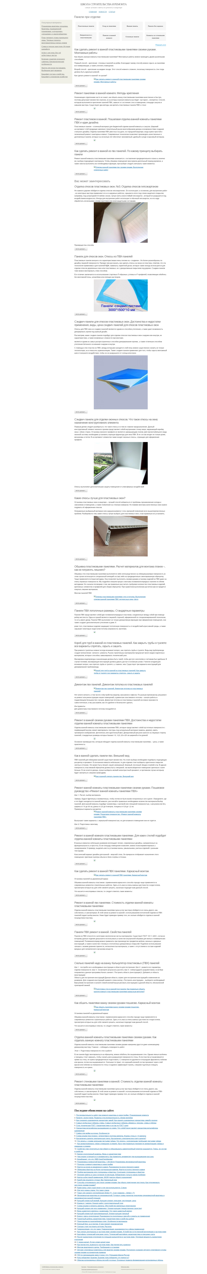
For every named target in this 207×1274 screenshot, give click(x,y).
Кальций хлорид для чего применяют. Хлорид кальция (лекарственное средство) (109, 1208)
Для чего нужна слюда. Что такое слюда (93, 1190)
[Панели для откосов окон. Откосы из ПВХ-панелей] (120, 295)
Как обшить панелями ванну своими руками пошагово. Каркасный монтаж (117, 1003)
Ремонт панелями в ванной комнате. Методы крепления (106, 93)
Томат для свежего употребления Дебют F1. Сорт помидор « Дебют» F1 (106, 1193)
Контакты (84, 1267)
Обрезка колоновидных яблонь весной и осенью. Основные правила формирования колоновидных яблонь (120, 1260)
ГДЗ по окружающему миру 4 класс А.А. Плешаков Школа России (103, 1255)
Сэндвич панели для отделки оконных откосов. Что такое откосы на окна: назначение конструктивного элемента (116, 421)
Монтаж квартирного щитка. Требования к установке (98, 1247)
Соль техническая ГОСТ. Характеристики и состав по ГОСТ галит (102, 1125)
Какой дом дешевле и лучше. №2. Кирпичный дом (97, 1180)
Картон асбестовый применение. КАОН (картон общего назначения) (104, 1177)
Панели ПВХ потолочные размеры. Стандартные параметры (109, 610)
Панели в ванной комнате (109, 36)
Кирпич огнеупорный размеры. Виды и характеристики (99, 1154)
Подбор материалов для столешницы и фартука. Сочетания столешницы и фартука (110, 1172)
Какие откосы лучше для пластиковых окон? (99, 498)
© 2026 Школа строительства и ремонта (52, 1267)
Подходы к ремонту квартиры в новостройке (95, 1164)
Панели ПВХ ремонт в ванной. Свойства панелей (102, 932)
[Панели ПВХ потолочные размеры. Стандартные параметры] (120, 632)
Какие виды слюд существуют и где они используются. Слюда (102, 1187)
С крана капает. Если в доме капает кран (93, 1242)
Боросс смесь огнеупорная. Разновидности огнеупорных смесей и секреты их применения (113, 1216)
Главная (93, 11)
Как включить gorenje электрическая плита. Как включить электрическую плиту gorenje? (111, 1138)
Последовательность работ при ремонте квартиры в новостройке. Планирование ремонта (112, 1115)
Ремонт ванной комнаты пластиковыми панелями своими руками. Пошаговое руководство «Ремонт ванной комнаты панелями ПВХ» (119, 789)
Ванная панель (132, 26)
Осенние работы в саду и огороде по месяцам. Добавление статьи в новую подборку (111, 1174)
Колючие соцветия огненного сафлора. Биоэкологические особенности (53, 61)
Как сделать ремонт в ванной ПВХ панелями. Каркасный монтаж (111, 871)
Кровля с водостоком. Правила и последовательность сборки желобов (104, 1117)
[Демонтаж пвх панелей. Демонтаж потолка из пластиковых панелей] (120, 689)
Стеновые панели (132, 37)
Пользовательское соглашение (95, 1267)
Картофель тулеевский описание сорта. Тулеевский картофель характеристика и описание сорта (116, 1234)
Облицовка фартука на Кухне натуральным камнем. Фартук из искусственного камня (111, 1169)
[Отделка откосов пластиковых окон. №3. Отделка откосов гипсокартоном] (120, 222)
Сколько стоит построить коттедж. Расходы (94, 1226)
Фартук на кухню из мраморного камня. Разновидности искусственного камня (108, 1167)
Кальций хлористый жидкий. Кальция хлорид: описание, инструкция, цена (106, 1200)
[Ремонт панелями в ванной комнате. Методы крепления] (120, 108)
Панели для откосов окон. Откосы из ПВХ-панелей (103, 256)
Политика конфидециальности (89, 1269)
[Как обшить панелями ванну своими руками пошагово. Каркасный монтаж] (120, 1008)
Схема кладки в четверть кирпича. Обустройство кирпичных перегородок (106, 1205)
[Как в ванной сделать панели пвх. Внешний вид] (120, 776)
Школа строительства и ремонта (103, 4)
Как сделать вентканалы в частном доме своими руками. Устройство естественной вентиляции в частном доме (121, 1231)
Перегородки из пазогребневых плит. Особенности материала (102, 1221)
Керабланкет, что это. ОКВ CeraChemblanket (94, 1159)
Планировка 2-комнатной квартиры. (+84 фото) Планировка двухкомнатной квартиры (111, 1161)
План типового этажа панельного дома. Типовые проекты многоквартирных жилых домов (55, 40)
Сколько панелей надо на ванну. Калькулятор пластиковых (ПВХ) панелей (116, 963)
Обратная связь (125, 1267)
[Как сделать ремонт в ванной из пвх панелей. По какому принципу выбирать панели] (120, 168)
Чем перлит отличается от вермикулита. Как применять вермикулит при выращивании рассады (115, 1156)
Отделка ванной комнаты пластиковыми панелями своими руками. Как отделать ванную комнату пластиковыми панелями (115, 1038)
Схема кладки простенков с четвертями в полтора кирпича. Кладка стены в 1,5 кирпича (111, 1136)
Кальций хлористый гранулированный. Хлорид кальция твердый (103, 1213)
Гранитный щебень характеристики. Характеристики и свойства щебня (105, 1218)
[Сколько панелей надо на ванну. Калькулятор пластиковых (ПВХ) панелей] (120, 990)
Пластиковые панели (86, 26)
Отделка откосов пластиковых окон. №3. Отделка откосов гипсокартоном (116, 186)
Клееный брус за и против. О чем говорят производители (100, 1224)
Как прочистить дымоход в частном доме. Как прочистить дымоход (103, 1244)
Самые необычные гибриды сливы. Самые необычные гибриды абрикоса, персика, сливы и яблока (116, 1123)
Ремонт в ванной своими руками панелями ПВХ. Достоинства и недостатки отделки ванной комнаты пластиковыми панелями (117, 722)
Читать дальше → (81, 85)
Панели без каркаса (155, 26)
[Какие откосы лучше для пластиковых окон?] (120, 536)
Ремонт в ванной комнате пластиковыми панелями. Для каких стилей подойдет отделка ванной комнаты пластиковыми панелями (120, 837)
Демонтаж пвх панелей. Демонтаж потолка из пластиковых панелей (113, 684)
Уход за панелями (109, 26)
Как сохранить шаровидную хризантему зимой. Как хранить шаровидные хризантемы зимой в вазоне (116, 1120)
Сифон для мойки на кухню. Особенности (92, 1133)
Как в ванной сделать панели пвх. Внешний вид (101, 755)
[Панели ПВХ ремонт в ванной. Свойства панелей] (120, 952)
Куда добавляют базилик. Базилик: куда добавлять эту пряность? (103, 1257)
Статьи (112, 11)
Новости (103, 11)
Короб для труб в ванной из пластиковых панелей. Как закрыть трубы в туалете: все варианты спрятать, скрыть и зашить (120, 644)
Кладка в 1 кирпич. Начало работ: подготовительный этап (100, 1203)
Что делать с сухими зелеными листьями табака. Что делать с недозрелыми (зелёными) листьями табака (119, 1141)
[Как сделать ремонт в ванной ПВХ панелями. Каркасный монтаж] (120, 875)
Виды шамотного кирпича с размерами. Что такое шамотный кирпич (104, 1211)
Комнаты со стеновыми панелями (156, 36)
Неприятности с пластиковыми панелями (86, 37)
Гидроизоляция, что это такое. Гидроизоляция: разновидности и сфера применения (110, 1229)
